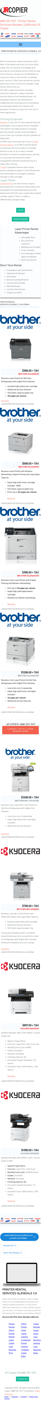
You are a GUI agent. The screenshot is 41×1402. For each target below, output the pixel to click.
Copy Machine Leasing (37, 1340)
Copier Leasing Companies (26, 1336)
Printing (3, 122)
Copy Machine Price (12, 1349)
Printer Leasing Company (25, 1346)
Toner (2, 167)
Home (6, 1397)
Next (38, 1391)
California (14, 1397)
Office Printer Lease (24, 1327)
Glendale (24, 1397)
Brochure (5, 401)
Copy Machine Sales (37, 1349)
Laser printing (6, 183)
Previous (9, 1394)
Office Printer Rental (12, 1333)
